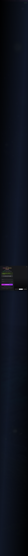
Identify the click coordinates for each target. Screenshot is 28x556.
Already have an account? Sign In (7, 286)
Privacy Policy (9, 287)
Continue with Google (7, 276)
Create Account (7, 284)
